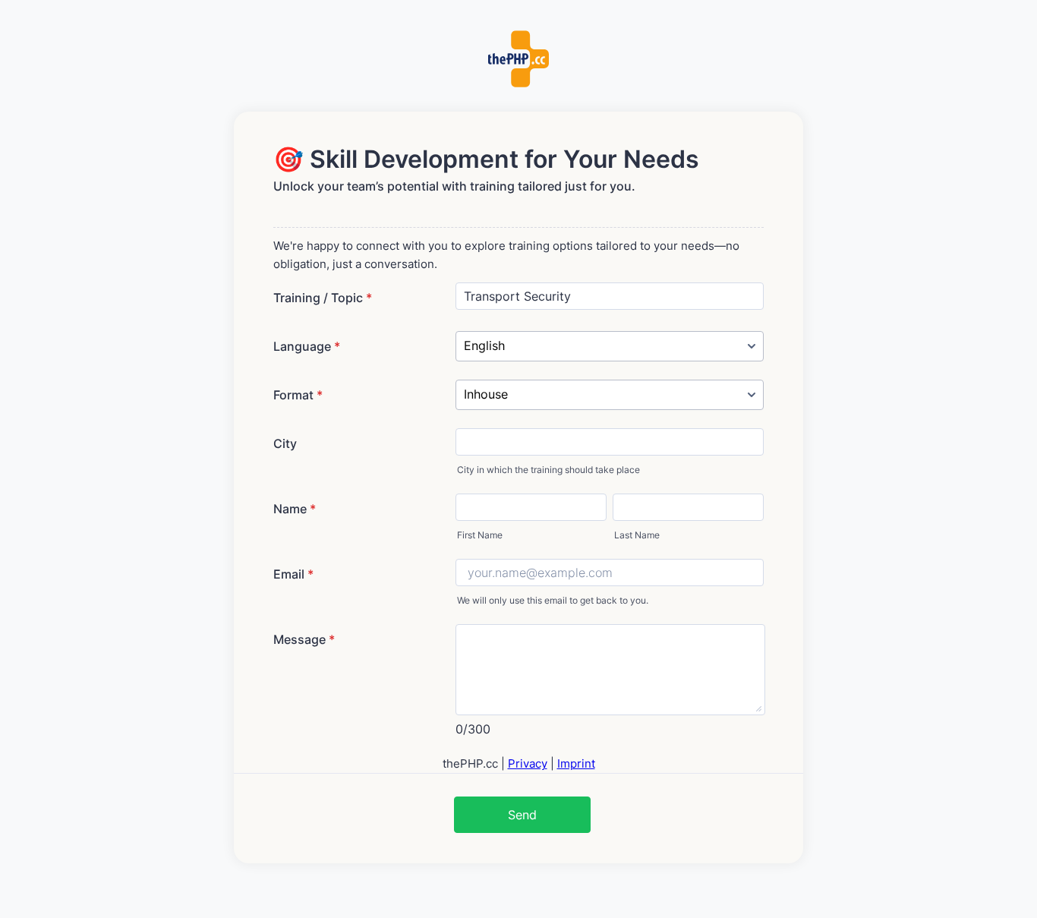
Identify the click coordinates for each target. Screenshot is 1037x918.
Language (306, 346)
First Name (480, 535)
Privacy (527, 763)
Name (294, 508)
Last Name (637, 535)
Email (293, 574)
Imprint (576, 763)
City (285, 443)
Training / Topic (322, 297)
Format (298, 394)
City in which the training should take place (548, 469)
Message (304, 639)
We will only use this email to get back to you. (552, 600)
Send (522, 814)
